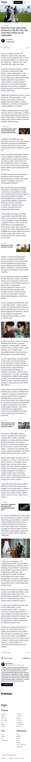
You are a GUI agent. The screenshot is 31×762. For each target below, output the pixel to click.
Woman (18, 718)
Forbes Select (4, 740)
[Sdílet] (26, 47)
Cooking (3, 724)
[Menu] (28, 2)
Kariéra (18, 740)
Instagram (11, 758)
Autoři (2, 734)
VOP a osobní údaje (21, 744)
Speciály (19, 714)
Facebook (3, 758)
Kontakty (19, 742)
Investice (3, 714)
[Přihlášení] (24, 2)
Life (2, 722)
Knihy (2, 738)
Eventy (18, 734)
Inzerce (18, 738)
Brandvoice (19, 726)
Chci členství (18, 2)
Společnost (3, 718)
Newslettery (19, 722)
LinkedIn (17, 758)
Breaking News (20, 724)
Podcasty (19, 720)
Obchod (3, 736)
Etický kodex (19, 746)
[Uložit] (29, 47)
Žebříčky (3, 726)
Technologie (4, 720)
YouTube (22, 758)
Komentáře (19, 716)
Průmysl (3, 716)
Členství (18, 736)
